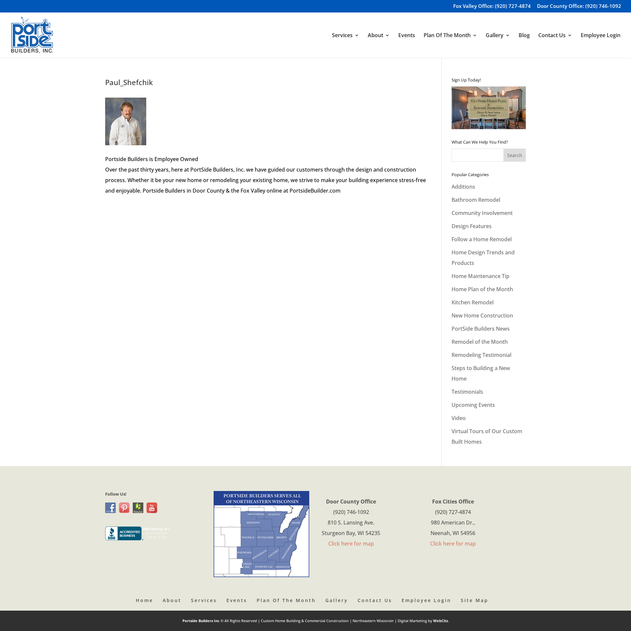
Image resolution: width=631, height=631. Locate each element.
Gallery (336, 600)
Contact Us (375, 600)
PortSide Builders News (481, 328)
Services (204, 600)
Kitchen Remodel (473, 302)
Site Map (474, 600)
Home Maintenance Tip (480, 276)
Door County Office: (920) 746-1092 (579, 6)
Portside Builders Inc (201, 620)
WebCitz (440, 620)
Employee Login (600, 36)
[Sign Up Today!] (489, 107)
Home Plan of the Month (482, 289)
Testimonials (467, 391)
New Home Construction (482, 315)
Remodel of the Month (480, 341)
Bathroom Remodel (476, 199)
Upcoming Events (473, 405)
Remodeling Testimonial (481, 355)
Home (144, 600)
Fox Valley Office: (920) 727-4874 (492, 6)
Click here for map (351, 543)
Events (406, 36)
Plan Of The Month (286, 600)
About (172, 600)
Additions (463, 186)
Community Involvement (482, 213)
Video (459, 418)
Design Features (472, 226)
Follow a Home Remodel (482, 239)
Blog (524, 36)
